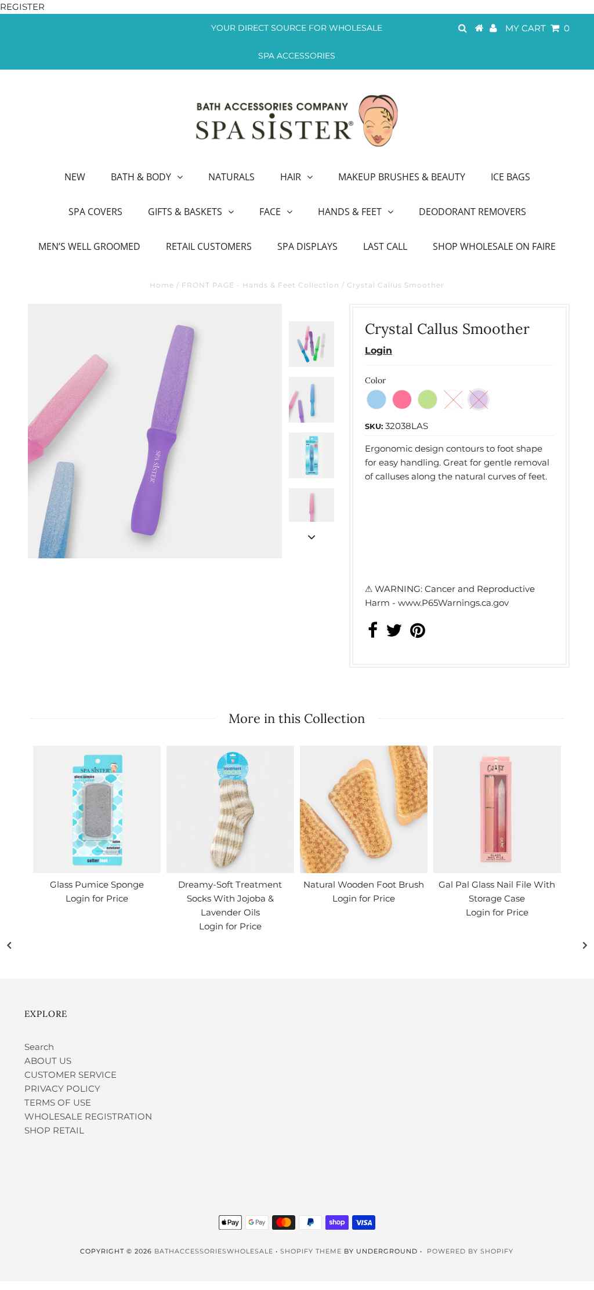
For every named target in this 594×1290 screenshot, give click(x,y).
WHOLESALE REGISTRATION (88, 1116)
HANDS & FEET (350, 211)
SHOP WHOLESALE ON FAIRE (494, 246)
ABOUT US (47, 1060)
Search (39, 1046)
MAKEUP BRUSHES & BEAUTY (401, 176)
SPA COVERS (95, 211)
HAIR (290, 176)
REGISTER (22, 6)
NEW (74, 176)
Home (162, 285)
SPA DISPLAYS (307, 246)
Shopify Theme (311, 1251)
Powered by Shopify (470, 1251)
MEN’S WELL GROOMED (89, 246)
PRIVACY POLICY (62, 1088)
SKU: (374, 426)
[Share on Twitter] (394, 633)
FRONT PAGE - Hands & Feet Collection (260, 285)
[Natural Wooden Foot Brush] (364, 809)
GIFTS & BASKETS (185, 211)
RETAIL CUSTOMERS (209, 246)
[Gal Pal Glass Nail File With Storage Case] (497, 809)
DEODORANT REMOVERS (472, 211)
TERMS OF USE (57, 1102)
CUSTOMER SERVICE (70, 1074)
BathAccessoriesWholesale (213, 1251)
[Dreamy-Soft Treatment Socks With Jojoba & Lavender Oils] (230, 809)
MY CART (537, 28)
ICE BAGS (510, 176)
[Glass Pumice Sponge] (97, 809)
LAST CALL (385, 246)
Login (378, 350)
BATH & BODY (141, 176)
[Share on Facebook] (373, 633)
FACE (270, 211)
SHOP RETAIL (54, 1130)
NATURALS (231, 176)
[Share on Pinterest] (417, 633)
